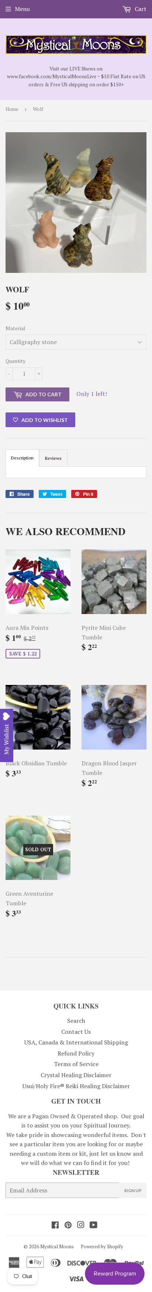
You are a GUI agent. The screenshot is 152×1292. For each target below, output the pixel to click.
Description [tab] (22, 458)
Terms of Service (76, 1064)
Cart (139, 9)
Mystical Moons (57, 1246)
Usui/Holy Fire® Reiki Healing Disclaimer (76, 1086)
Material (15, 328)
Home (12, 109)
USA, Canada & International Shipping (76, 1042)
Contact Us (76, 1032)
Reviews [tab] (53, 458)
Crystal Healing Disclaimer (76, 1075)
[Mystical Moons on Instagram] (80, 1225)
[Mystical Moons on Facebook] (55, 1225)
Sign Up (133, 1190)
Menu (22, 9)
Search (76, 1021)
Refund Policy (76, 1053)
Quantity (15, 360)
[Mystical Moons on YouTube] (93, 1225)
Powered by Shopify (102, 1246)
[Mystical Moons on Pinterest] (68, 1225)
